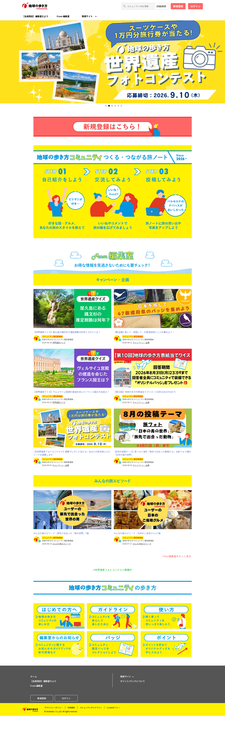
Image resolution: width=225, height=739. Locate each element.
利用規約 (71, 707)
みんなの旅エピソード (61, 543)
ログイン (195, 6)
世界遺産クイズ (58, 342)
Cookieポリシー (113, 707)
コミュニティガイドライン (91, 707)
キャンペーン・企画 (141, 342)
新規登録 (178, 6)
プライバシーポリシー (53, 707)
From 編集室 (63, 16)
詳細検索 (161, 6)
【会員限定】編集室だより (35, 16)
